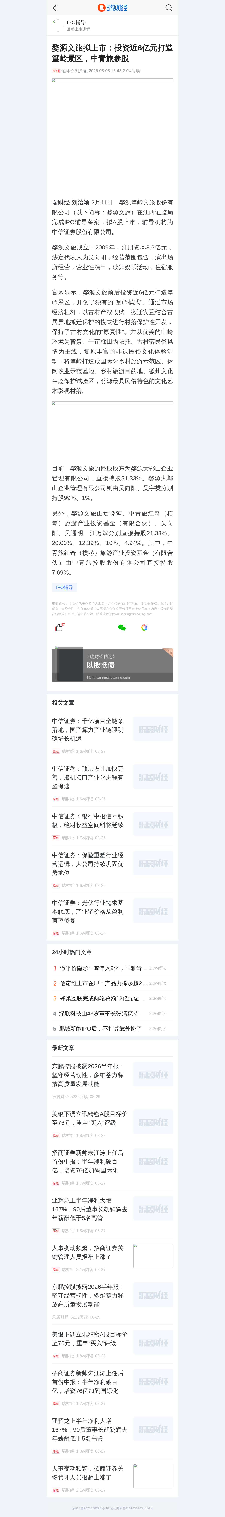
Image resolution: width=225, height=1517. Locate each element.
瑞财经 (67, 71)
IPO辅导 (64, 587)
